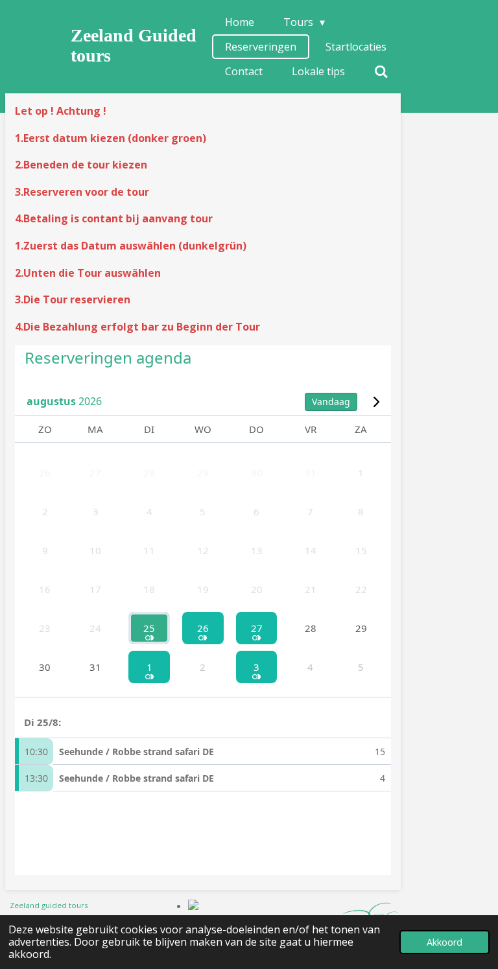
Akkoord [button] (444, 942)
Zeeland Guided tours (133, 45)
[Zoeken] (381, 71)
